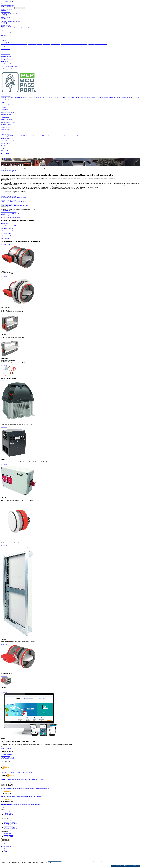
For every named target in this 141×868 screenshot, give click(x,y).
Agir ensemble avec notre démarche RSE (10, 13)
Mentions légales (7, 848)
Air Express (32, 97)
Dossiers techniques (31, 135)
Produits (14, 170)
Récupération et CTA (55, 44)
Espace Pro (13, 97)
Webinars (44, 135)
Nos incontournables (5, 97)
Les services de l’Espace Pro (22, 97)
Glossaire (137, 97)
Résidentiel (18, 27)
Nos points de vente (5, 12)
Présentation (4, 170)
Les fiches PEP (103, 44)
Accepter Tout (127, 865)
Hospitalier (28, 27)
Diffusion (3, 44)
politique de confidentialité (54, 861)
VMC (16, 44)
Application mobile (74, 97)
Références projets (60, 135)
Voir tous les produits (5, 244)
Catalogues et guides (5, 135)
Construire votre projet (6, 26)
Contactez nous (9, 5)
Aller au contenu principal (7, 1)
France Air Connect (120, 97)
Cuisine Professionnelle (66, 44)
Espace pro (3, 5)
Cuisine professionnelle (10, 27)
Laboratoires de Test (129, 97)
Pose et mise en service (64, 97)
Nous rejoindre (4, 16)
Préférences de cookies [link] (6, 854)
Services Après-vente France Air (51, 97)
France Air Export (8, 813)
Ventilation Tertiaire (22, 44)
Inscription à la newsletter (9, 827)
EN (14, 5)
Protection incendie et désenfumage (80, 44)
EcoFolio (6, 851)
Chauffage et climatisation (44, 44)
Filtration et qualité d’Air (94, 44)
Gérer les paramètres (117, 865)
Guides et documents (6, 134)
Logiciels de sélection (110, 97)
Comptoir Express (39, 97)
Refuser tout (136, 865)
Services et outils (5, 96)
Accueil (5, 158)
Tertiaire (2, 27)
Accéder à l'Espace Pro (6, 748)
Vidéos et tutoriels (51, 135)
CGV (5, 850)
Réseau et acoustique (10, 44)
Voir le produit (4, 276)
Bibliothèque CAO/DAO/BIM (98, 97)
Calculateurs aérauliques (84, 97)
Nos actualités (4, 14)
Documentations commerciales (71, 135)
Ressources (9, 170)
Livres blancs (39, 135)
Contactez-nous (7, 833)
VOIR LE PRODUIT (6, 314)
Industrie (23, 27)
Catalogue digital (7, 820)
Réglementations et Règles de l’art (18, 135)
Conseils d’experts (5, 42)
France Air (3, 10)
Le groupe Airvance (5, 17)
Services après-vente (8, 835)
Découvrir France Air (6, 9)
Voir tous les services (5, 764)
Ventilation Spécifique (33, 44)
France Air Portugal (8, 814)
